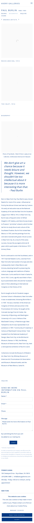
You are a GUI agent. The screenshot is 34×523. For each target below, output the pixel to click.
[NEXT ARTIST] (19, 20)
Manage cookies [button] (17, 510)
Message (4, 418)
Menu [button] (31, 3)
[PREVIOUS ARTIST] (2, 20)
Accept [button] (17, 519)
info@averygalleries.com (22, 477)
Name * (4, 396)
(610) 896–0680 (7, 477)
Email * (3, 404)
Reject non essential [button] (17, 515)
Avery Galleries (10, 3)
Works (4, 13)
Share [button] (3, 16)
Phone (3, 411)
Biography (13, 13)
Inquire (23, 13)
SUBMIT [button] (13, 442)
